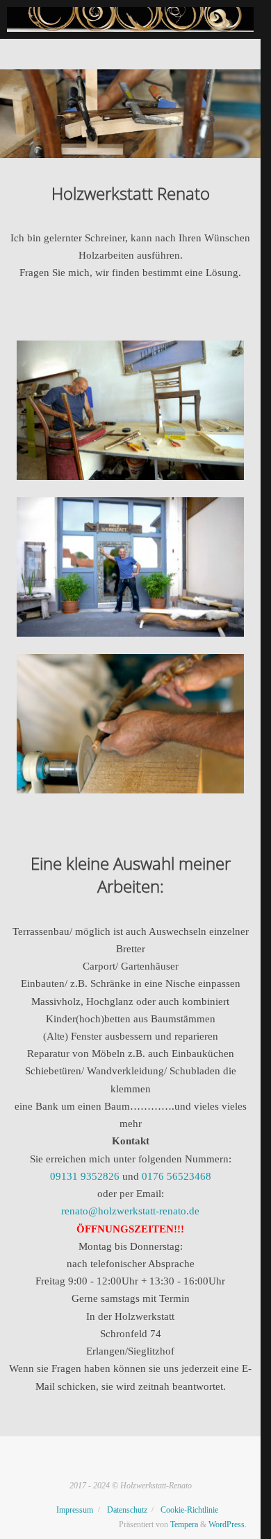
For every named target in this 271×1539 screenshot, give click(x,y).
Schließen (236, 18)
